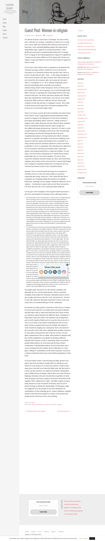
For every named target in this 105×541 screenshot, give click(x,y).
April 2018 (81, 128)
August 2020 (81, 99)
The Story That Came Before (86, 40)
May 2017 (80, 147)
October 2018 (81, 115)
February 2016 (82, 169)
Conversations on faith (84, 53)
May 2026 (80, 86)
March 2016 (81, 166)
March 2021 (81, 92)
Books (5, 22)
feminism (53, 404)
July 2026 (80, 83)
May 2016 (80, 160)
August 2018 (81, 121)
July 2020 (80, 102)
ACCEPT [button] (92, 538)
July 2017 (80, 140)
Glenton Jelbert (9, 6)
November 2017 (82, 134)
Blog (4, 26)
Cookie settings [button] (83, 538)
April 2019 (81, 112)
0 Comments (49, 35)
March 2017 (81, 153)
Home (4, 19)
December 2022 (82, 89)
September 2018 (82, 118)
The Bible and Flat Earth (85, 43)
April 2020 (81, 108)
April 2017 (81, 150)
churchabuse (47, 404)
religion (32, 402)
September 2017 (82, 137)
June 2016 (80, 156)
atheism (34, 404)
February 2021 (82, 96)
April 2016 (81, 163)
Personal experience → (64, 411)
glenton (39, 35)
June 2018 (80, 124)
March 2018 (81, 131)
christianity (40, 404)
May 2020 (80, 105)
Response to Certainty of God (86, 46)
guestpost (59, 404)
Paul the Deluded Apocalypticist (87, 49)
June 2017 (80, 144)
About (4, 33)
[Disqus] (47, 431)
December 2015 (82, 172)
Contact (5, 37)
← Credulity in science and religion (35, 411)
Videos (5, 30)
